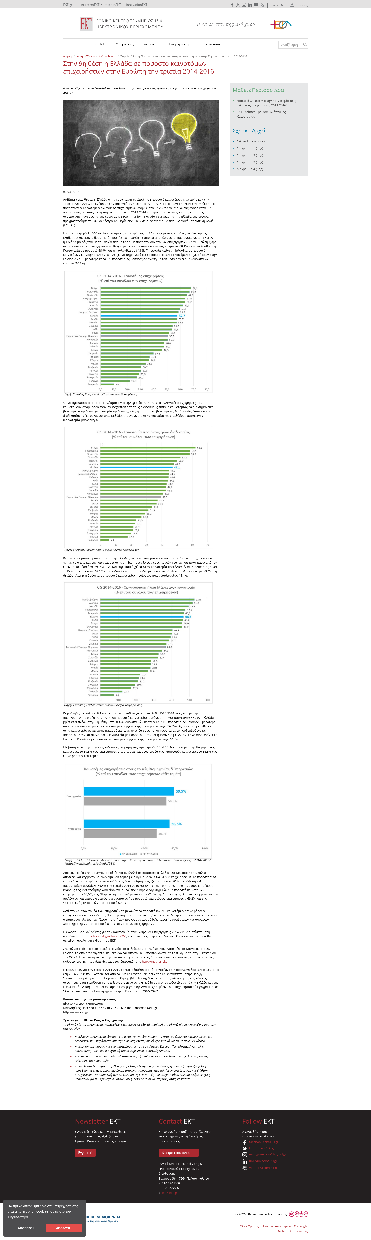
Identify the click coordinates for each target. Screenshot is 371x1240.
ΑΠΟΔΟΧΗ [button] (63, 1228)
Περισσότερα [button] (18, 1217)
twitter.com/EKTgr (262, 1148)
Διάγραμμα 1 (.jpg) (250, 148)
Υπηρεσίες (125, 44)
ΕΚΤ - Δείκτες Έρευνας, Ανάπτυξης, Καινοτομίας (261, 114)
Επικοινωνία (211, 44)
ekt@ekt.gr (169, 1193)
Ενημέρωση (179, 44)
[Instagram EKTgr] (244, 5)
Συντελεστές (299, 1231)
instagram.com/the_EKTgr (267, 1154)
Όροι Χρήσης (249, 1226)
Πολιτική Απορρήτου (276, 1226)
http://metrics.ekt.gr (156, 961)
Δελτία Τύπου (107, 56)
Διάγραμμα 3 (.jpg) (250, 162)
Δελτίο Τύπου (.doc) (251, 141)
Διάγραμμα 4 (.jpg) (250, 169)
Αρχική (67, 56)
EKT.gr (67, 4)
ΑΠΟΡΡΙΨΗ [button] (26, 1228)
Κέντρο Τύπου (85, 56)
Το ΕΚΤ (99, 44)
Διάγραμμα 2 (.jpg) (250, 155)
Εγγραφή (85, 1152)
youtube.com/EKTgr (263, 1168)
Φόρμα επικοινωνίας (178, 1152)
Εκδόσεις (150, 44)
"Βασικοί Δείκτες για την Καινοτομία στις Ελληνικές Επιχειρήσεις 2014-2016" (266, 103)
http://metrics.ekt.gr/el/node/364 (102, 936)
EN (281, 5)
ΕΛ (273, 5)
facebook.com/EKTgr (263, 1142)
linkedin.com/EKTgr (263, 1161)
